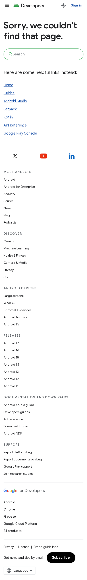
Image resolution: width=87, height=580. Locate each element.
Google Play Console (20, 133)
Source (9, 201)
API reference (13, 419)
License (23, 547)
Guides (9, 93)
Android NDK (13, 433)
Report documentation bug (23, 459)
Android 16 (11, 350)
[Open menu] (7, 5)
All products (12, 531)
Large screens (13, 296)
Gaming (9, 241)
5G (6, 277)
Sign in (76, 5)
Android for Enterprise (19, 187)
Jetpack (10, 109)
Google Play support (18, 466)
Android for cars (15, 317)
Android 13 (11, 372)
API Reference (15, 125)
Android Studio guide (19, 405)
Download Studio (16, 426)
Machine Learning (16, 248)
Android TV (11, 324)
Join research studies (18, 474)
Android (9, 179)
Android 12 (11, 379)
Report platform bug (18, 452)
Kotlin (8, 117)
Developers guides (17, 412)
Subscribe (61, 557)
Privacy (9, 270)
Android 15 (11, 357)
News (7, 208)
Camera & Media (15, 263)
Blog (7, 215)
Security (9, 194)
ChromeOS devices (17, 310)
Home (8, 85)
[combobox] (43, 54)
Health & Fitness (15, 255)
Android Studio (15, 101)
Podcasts (10, 222)
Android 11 (11, 386)
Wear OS (10, 303)
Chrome (9, 509)
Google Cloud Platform (20, 524)
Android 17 (11, 343)
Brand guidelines (46, 547)
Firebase (10, 517)
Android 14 (11, 365)
